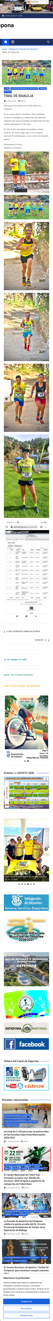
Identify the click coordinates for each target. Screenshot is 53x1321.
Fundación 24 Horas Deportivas (17, 1122)
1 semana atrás (12, 1141)
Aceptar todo (26, 1301)
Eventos (8, 1168)
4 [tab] (28, 884)
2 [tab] (28, 761)
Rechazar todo (26, 1315)
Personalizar (26, 1308)
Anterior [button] (7, 726)
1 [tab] (25, 761)
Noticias (8, 92)
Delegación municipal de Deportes (24, 88)
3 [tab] (25, 884)
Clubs (7, 88)
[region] (26, 1297)
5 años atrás (11, 101)
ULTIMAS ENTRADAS (11, 1125)
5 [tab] (31, 884)
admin (22, 101)
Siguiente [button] (46, 726)
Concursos (9, 1165)
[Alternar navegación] (12, 42)
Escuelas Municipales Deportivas (17, 1118)
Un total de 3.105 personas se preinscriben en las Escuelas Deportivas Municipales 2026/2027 (26, 1134)
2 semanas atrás (13, 1188)
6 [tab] (34, 884)
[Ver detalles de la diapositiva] (26, 726)
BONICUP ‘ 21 (41, 640)
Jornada (42, 88)
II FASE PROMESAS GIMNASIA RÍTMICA (23, 631)
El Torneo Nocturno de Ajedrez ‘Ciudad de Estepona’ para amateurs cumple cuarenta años (26, 1270)
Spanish (34, 2)
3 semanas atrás (13, 1234)
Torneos (24, 1168)
